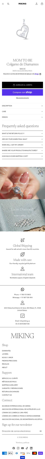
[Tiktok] (26, 448)
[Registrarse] (40, 431)
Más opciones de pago (22, 98)
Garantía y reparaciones (12, 388)
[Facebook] (13, 448)
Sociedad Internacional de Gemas (16, 406)
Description (7, 106)
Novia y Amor (7, 357)
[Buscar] (8, 4)
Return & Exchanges (10, 392)
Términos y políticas (22, 443)
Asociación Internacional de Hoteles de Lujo (21, 409)
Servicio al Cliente (10, 378)
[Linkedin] (31, 448)
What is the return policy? (13, 134)
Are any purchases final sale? (14, 139)
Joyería (5, 354)
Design (5, 117)
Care (4, 111)
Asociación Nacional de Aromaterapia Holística (22, 419)
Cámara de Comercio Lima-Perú (15, 413)
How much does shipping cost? (15, 156)
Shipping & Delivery (10, 385)
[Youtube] (22, 448)
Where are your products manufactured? (19, 151)
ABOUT (4, 367)
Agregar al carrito (24, 85)
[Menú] (3, 4)
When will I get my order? (13, 145)
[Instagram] (18, 448)
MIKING (25, 437)
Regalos (5, 364)
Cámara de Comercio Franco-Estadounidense (21, 416)
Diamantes (6, 351)
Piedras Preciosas (9, 361)
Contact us (7, 395)
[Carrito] (42, 4)
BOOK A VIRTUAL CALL (22, 184)
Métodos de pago (9, 382)
